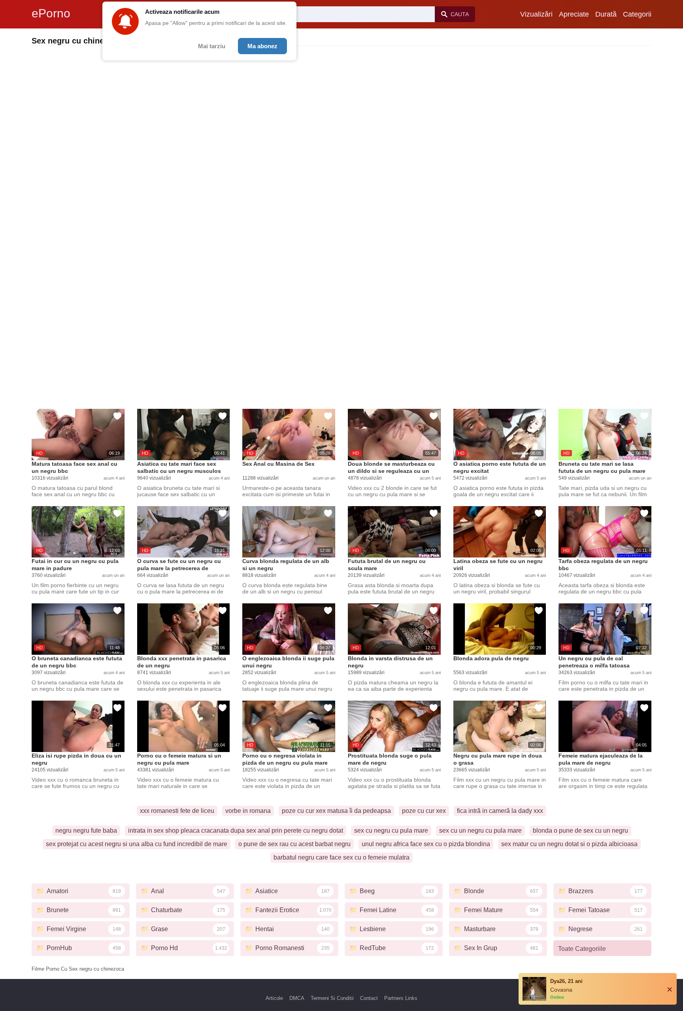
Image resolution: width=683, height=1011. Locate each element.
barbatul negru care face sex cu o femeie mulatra (341, 857)
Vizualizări (536, 14)
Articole (274, 998)
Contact (369, 998)
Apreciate (574, 14)
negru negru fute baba (86, 830)
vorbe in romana (248, 810)
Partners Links (400, 998)
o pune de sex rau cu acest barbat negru (294, 844)
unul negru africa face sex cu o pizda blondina (426, 844)
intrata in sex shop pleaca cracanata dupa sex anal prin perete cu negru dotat (235, 830)
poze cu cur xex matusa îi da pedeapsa (336, 810)
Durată (606, 14)
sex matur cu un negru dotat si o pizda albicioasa (569, 844)
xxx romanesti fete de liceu (177, 810)
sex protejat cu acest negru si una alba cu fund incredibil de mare (136, 844)
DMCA (296, 998)
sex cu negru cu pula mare (391, 830)
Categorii (637, 14)
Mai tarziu (211, 46)
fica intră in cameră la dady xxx (500, 810)
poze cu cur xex (424, 810)
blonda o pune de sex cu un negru (580, 830)
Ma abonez (262, 46)
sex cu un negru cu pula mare (480, 830)
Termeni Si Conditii (332, 998)
